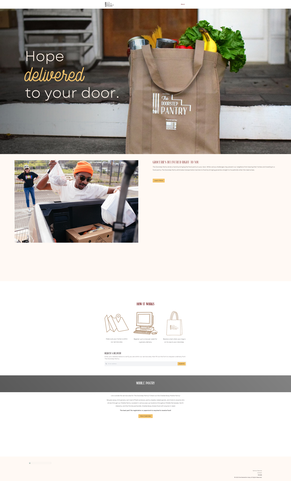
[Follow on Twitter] (257, 463)
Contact (259, 473)
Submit (181, 364)
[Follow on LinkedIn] (260, 463)
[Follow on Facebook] (251, 463)
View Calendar (145, 416)
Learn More (158, 180)
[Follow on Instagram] (254, 463)
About (183, 4)
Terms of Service (257, 470)
